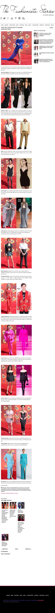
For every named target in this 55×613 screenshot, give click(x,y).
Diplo (5, 487)
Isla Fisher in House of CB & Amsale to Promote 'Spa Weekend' (45, 34)
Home (2, 25)
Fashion (6, 25)
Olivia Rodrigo (13, 489)
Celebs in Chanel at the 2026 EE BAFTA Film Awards (4, 543)
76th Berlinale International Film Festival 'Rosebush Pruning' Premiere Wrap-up (13, 513)
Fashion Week (35, 25)
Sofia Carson (9, 490)
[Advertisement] (44, 74)
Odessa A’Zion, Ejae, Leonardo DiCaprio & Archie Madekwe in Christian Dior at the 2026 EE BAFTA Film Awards (21, 527)
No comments (4, 498)
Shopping (22, 25)
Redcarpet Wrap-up (26, 489)
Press (26, 25)
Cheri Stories (12, 25)
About (29, 25)
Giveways (42, 25)
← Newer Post (4, 548)
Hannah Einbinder (14, 487)
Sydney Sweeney (23, 490)
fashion (8, 487)
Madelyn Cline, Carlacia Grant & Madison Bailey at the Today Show (46, 47)
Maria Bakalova (4, 489)
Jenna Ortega (21, 487)
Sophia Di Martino (15, 490)
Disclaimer (40, 600)
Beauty (52, 25)
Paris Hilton (18, 489)
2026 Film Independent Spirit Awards (20, 511)
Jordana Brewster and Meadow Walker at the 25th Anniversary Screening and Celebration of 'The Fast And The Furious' (46, 41)
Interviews (47, 25)
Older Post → (28, 548)
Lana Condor (26, 487)
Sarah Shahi (3, 490)
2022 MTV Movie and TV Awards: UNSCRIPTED (12, 28)
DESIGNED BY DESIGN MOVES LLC (11, 602)
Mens (17, 25)
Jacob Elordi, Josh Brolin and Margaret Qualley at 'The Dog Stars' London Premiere (46, 60)
